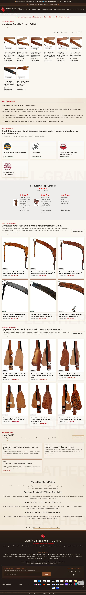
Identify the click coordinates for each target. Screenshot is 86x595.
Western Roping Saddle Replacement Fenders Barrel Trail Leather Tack (14, 418)
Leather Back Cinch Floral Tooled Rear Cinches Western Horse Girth (36, 54)
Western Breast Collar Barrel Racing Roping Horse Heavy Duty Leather (70, 272)
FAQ (68, 9)
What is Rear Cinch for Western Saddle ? (17, 463)
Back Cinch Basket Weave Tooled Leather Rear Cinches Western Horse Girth (49, 54)
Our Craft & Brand (26, 9)
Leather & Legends (46, 9)
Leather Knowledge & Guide (59, 9)
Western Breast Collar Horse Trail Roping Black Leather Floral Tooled (42, 315)
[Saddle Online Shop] (3, 9)
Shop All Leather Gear (66, 554)
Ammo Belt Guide (53, 554)
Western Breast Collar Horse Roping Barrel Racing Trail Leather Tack (70, 315)
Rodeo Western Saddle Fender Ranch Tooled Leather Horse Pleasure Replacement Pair (43, 419)
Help (51, 9)
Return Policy (31, 556)
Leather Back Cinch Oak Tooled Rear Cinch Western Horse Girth (75, 54)
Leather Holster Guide (39, 554)
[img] (43, 188)
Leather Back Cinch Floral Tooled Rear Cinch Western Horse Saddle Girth (23, 54)
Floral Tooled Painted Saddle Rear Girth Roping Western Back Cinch (23, 83)
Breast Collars (15, 232)
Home (21, 9)
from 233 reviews (43, 190)
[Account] (81, 9)
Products (38, 9)
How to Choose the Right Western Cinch (59, 447)
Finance (77, 554)
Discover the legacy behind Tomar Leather (46, 527)
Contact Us (34, 9)
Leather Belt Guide (24, 554)
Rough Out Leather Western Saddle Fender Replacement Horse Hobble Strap (14, 375)
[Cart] (84, 9)
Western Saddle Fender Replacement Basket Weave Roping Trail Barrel (70, 374)
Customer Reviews (19, 556)
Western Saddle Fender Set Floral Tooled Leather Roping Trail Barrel (70, 418)
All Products (70, 556)
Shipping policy (7, 556)
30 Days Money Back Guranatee (55, 556)
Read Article (6, 455)
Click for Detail (8, 156)
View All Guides (78, 437)
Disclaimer (31, 558)
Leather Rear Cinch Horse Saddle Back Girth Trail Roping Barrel (9, 83)
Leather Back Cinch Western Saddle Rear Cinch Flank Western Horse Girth (9, 54)
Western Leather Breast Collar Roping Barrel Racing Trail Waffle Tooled (43, 272)
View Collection (78, 231)
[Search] (78, 9)
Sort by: (56, 32)
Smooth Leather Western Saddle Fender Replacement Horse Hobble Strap (42, 375)
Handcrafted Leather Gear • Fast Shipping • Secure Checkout (43, 593)
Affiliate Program (41, 558)
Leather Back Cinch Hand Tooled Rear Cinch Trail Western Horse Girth (62, 54)
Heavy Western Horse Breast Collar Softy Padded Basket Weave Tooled (14, 272)
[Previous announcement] (3, 1)
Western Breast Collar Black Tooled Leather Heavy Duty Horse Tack (14, 315)
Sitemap (78, 556)
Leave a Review (53, 558)
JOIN (46, 574)
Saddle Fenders (53, 334)
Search (6, 554)
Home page (13, 554)
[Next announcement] (83, 1)
